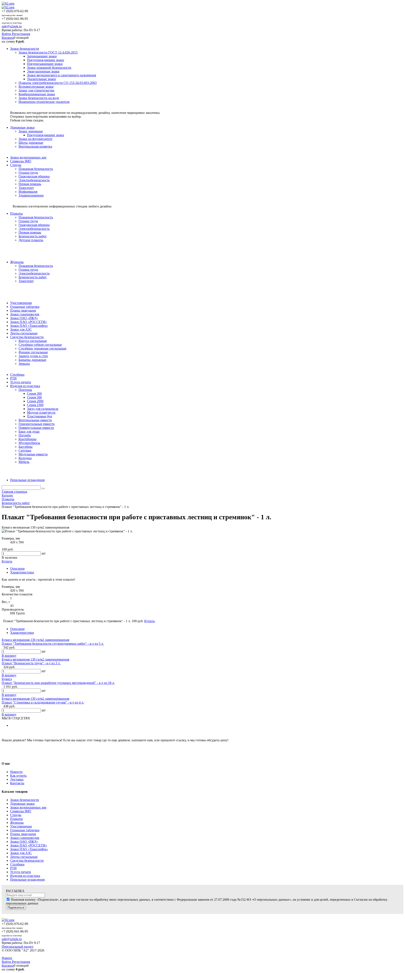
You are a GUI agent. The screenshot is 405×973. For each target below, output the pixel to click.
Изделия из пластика (25, 875)
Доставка (16, 779)
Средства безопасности (27, 860)
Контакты (17, 783)
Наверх (7, 958)
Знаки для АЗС (21, 853)
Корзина (8, 37)
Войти (7, 34)
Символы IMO (20, 811)
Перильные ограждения (27, 879)
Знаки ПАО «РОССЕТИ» (28, 845)
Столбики (17, 864)
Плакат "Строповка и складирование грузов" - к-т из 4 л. (43, 702)
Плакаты (16, 819)
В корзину (9, 655)
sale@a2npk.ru (12, 26)
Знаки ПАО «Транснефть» (29, 849)
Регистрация (21, 34)
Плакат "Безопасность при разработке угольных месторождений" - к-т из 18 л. (58, 683)
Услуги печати (20, 872)
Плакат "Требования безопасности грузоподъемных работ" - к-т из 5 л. (53, 643)
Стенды (15, 815)
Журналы (17, 822)
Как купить (18, 775)
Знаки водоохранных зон (28, 807)
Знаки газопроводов (24, 838)
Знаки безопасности (24, 800)
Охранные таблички (24, 830)
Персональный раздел (17, 946)
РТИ (13, 868)
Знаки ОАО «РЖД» (24, 841)
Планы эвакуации (23, 834)
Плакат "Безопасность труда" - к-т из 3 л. (31, 663)
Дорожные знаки (22, 803)
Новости (16, 772)
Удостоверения (21, 826)
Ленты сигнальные (24, 857)
